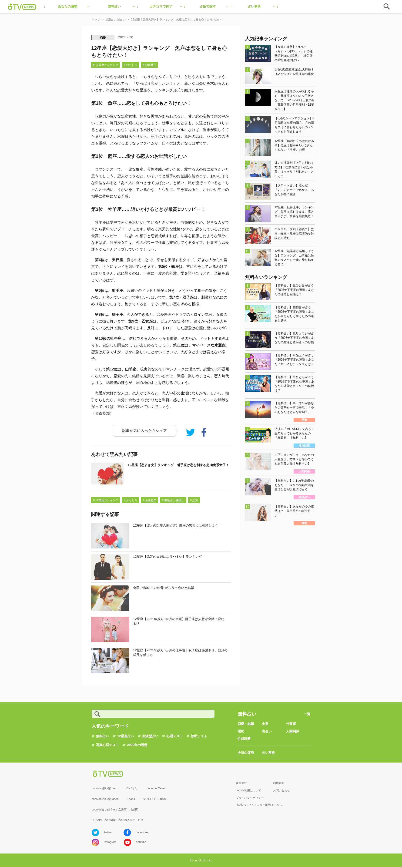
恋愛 (103, 37)
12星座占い (125, 736)
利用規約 (278, 783)
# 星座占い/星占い (173, 500)
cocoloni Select (156, 788)
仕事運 (291, 724)
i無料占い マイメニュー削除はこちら (259, 805)
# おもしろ (130, 65)
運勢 (241, 731)
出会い (267, 731)
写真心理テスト (107, 745)
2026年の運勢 (137, 745)
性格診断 (244, 738)
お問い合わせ (281, 790)
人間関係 (292, 731)
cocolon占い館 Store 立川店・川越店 (115, 809)
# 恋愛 (194, 500)
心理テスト (175, 736)
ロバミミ (131, 788)
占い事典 (268, 752)
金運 (265, 724)
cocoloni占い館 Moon (105, 799)
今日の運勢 (246, 752)
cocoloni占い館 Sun (104, 788)
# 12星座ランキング (105, 65)
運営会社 (241, 783)
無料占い (102, 736)
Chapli (131, 799)
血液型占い (150, 736)
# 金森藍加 (149, 65)
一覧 (307, 714)
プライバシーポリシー (250, 798)
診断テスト (199, 736)
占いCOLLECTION (154, 799)
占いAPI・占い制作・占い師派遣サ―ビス (118, 820)
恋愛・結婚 (246, 724)
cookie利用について (248, 790)
